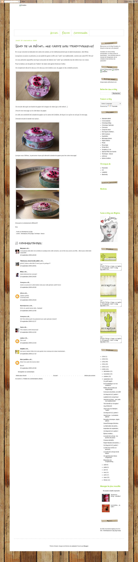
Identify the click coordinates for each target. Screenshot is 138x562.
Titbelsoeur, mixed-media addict (30, 261)
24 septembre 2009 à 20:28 (28, 368)
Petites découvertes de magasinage (110, 388)
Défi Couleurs (106, 134)
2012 (104, 361)
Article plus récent (21, 375)
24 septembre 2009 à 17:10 (28, 354)
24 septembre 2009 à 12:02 (28, 332)
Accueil (54, 33)
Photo (103, 143)
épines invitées (106, 158)
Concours (105, 127)
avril (105, 475)
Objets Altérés (106, 140)
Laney (22, 338)
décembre (107, 371)
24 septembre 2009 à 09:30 (28, 287)
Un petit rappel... (108, 381)
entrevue (104, 156)
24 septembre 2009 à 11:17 (28, 321)
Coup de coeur (106, 129)
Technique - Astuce (39, 233)
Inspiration (105, 136)
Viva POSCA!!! (108, 406)
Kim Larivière (24, 359)
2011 (104, 364)
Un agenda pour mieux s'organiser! (110, 456)
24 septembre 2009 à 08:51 (28, 266)
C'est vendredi (106, 121)
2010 (104, 366)
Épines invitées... (108, 433)
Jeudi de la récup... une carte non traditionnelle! (112, 400)
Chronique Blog (106, 123)
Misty (22, 272)
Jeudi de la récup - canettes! (115, 495)
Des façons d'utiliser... (108, 132)
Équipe (66, 33)
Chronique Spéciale (108, 125)
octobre (106, 376)
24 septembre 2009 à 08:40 (28, 255)
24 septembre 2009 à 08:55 (28, 276)
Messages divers (107, 138)
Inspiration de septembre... (111, 428)
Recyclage (31, 233)
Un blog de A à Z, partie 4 (111, 394)
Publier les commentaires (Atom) (32, 378)
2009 (104, 369)
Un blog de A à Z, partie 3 (111, 412)
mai (105, 472)
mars (105, 477)
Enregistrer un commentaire (26, 372)
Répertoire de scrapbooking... (109, 460)
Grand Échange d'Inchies (111, 423)
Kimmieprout (24, 233)
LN (103, 170)
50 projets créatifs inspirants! (111, 491)
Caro (21, 327)
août (105, 465)
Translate (114, 106)
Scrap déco (105, 147)
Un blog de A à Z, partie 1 (111, 445)
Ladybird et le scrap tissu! (111, 397)
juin (105, 470)
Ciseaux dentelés (109, 440)
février (106, 480)
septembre (107, 379)
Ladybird (104, 172)
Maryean (23, 248)
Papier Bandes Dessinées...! (112, 443)
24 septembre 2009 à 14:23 (28, 343)
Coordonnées (80, 33)
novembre (107, 374)
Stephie (22, 349)
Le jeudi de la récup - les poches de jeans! (111, 436)
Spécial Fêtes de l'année (109, 151)
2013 (104, 359)
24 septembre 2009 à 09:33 (28, 300)
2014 (104, 356)
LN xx (22, 293)
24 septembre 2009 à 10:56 (28, 310)
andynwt (74, 546)
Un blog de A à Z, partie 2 (111, 431)
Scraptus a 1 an (106, 149)
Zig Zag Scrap (117, 530)
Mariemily (105, 174)
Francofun (105, 168)
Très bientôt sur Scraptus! (111, 403)
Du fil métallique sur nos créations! (111, 384)
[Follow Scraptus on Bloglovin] (109, 241)
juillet (105, 467)
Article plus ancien (89, 375)
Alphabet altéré (106, 118)
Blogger (86, 546)
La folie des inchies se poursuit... (110, 448)
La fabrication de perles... (111, 426)
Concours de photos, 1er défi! (112, 392)
